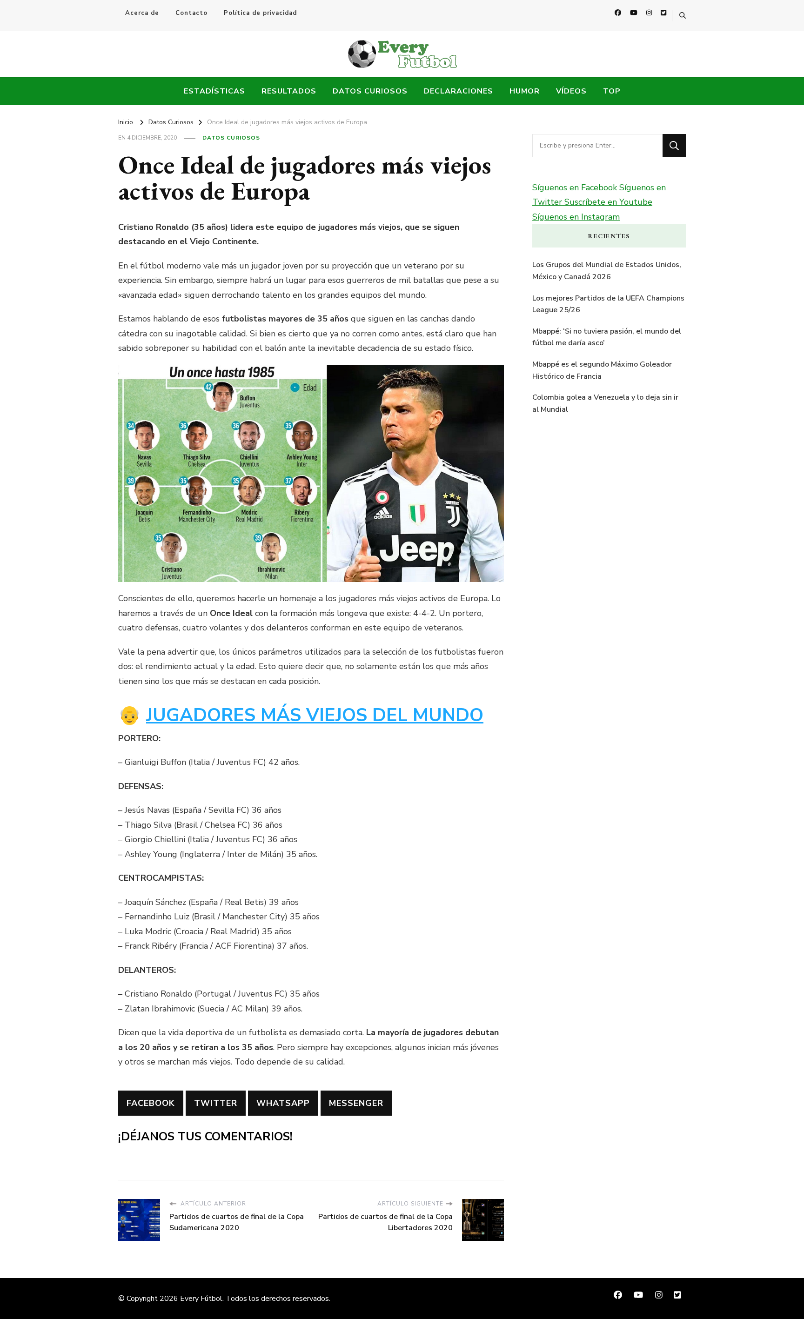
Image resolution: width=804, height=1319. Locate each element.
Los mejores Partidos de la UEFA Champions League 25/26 (608, 304)
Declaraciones (458, 91)
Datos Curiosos (370, 91)
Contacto (191, 13)
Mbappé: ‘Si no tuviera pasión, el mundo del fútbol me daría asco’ (606, 337)
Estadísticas (214, 91)
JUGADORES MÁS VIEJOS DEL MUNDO (314, 715)
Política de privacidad (260, 13)
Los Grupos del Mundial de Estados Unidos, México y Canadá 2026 (606, 271)
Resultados (288, 91)
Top (612, 91)
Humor (524, 91)
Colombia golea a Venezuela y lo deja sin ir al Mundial (605, 403)
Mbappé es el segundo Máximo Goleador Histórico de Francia (602, 370)
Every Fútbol (201, 1298)
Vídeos (571, 91)
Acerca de (142, 13)
